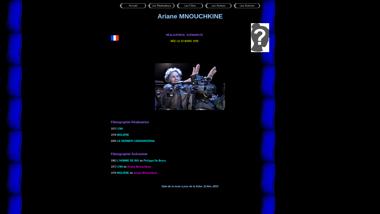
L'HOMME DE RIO (128, 160)
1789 (120, 128)
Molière (123, 134)
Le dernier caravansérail (136, 140)
